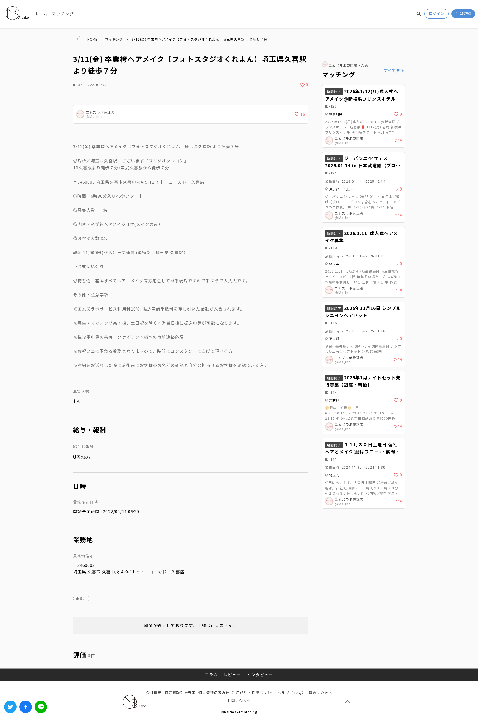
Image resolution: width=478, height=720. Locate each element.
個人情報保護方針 (213, 692)
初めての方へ (320, 692)
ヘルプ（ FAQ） (292, 692)
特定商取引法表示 (180, 692)
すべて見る (394, 70)
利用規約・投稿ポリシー (253, 692)
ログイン (436, 13)
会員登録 (463, 13)
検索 (418, 13)
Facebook (25, 707)
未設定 (81, 598)
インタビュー (260, 674)
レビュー (232, 674)
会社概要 (154, 692)
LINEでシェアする (41, 707)
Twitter (10, 707)
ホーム (41, 14)
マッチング (63, 14)
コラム (211, 674)
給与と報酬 (83, 446)
